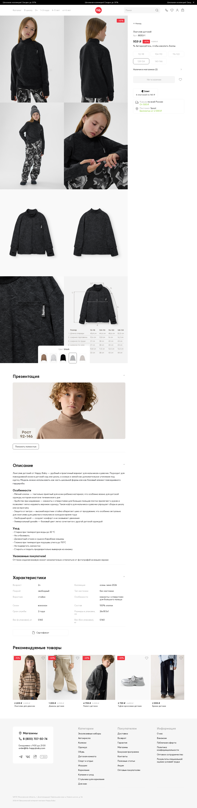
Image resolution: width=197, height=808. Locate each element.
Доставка (123, 733)
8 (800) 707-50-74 (35, 739)
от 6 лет (66, 10)
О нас (160, 733)
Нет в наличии (154, 79)
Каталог (17, 10)
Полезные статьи (126, 761)
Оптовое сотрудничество (170, 754)
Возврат (122, 738)
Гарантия (122, 742)
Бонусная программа (128, 751)
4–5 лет (56, 10)
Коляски (82, 742)
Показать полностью (25, 446)
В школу (28, 10)
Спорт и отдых (85, 761)
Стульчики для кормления (91, 779)
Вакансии (162, 738)
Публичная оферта (166, 742)
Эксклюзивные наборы (89, 733)
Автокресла (84, 738)
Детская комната (87, 756)
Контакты (122, 756)
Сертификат (42, 632)
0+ (36, 10)
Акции (121, 765)
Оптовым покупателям (129, 770)
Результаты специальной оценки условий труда (169, 760)
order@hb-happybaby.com (32, 748)
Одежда (82, 747)
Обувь (81, 751)
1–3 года (44, 10)
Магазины (123, 747)
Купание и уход (86, 774)
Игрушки (82, 765)
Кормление (83, 770)
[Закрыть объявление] (193, 2)
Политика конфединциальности (168, 748)
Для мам (82, 783)
